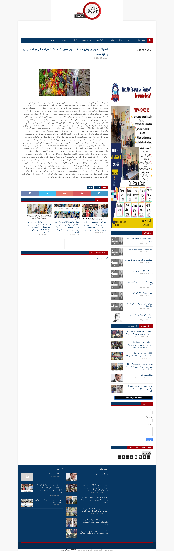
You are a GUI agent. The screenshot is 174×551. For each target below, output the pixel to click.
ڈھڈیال (120, 40)
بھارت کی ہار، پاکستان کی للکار (141, 293)
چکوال (111, 40)
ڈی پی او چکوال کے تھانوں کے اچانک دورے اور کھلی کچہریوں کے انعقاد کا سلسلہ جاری (139, 366)
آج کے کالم (65, 40)
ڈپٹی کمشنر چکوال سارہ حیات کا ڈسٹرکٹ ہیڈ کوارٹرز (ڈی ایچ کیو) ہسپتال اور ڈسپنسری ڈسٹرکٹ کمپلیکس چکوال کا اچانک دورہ (39, 227)
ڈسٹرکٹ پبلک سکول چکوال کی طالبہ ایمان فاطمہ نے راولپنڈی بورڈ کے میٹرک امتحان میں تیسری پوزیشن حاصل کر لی (94, 226)
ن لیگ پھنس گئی (146, 375)
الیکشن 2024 (53, 40)
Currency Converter (133, 398)
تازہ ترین (130, 40)
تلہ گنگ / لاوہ (100, 40)
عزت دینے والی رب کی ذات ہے (141, 249)
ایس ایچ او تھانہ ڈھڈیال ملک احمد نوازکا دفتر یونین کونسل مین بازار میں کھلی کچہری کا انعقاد (140, 344)
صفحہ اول (141, 40)
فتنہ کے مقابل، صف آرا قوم (142, 271)
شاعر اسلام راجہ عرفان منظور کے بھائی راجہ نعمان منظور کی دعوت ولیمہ (140, 388)
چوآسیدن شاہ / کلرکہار (82, 40)
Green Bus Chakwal (56, 474)
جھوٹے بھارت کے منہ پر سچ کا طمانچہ (139, 260)
